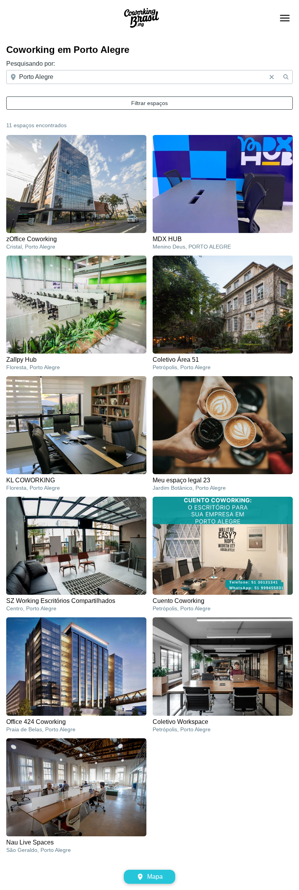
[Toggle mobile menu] (285, 18)
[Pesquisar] (286, 77)
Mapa (155, 876)
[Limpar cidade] (272, 77)
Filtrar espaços (149, 103)
